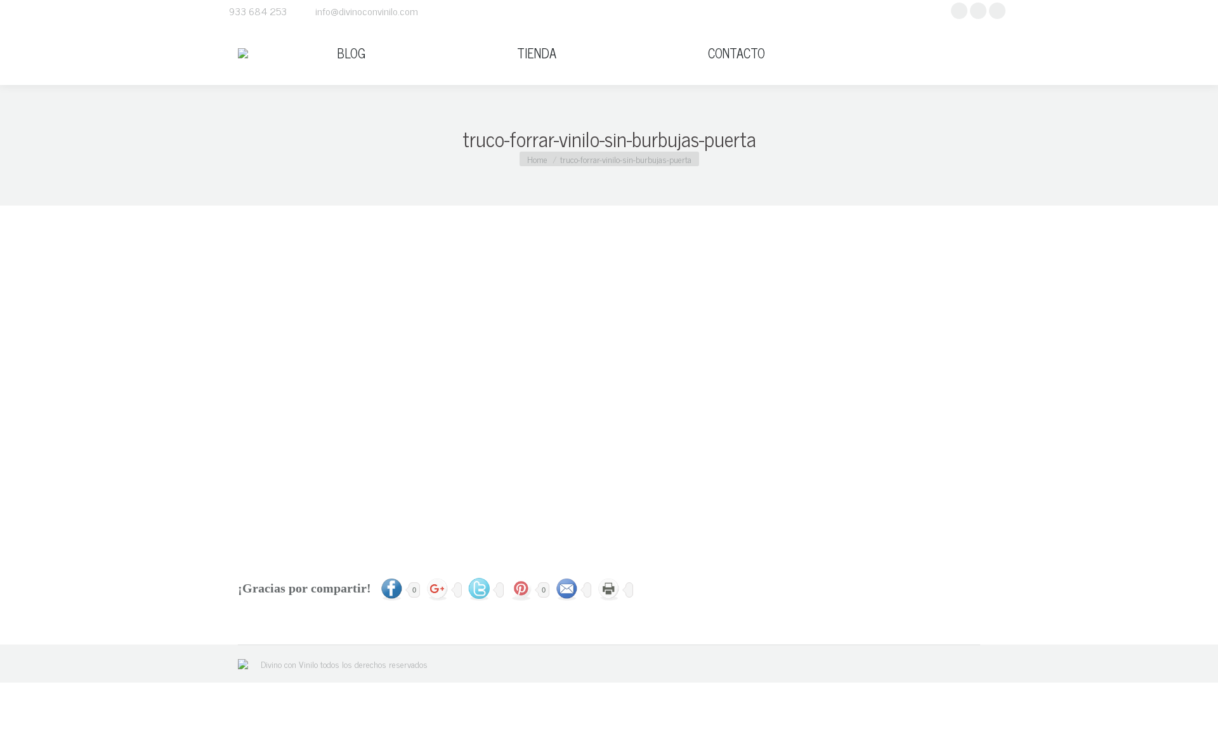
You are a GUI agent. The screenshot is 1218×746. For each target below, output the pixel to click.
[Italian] (959, 53)
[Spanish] (973, 53)
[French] (946, 53)
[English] (932, 53)
